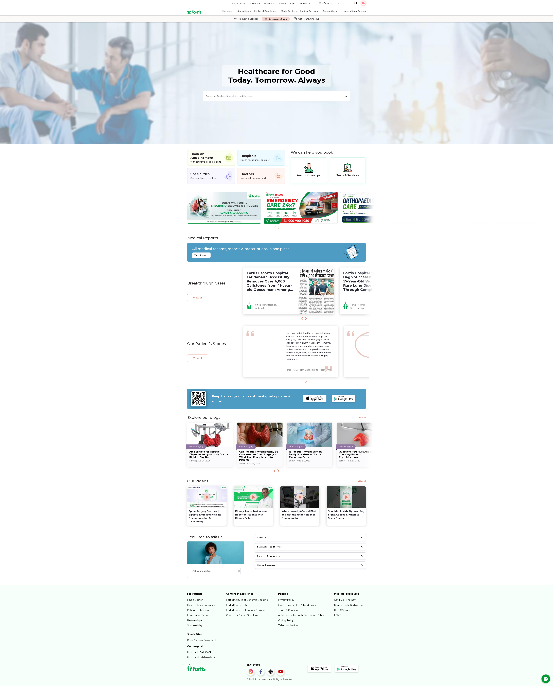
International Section (355, 11)
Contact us (304, 3)
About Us (261, 538)
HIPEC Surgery (343, 610)
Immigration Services (199, 615)
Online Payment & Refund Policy (297, 605)
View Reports (201, 255)
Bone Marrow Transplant (201, 640)
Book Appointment (278, 19)
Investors (255, 3)
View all (197, 297)
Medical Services (309, 11)
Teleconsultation (288, 625)
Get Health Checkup (309, 19)
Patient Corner (330, 11)
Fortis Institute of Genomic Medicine (247, 600)
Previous (275, 227)
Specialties (243, 11)
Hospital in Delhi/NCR (199, 652)
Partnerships (194, 620)
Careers (282, 3)
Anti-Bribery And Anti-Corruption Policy (301, 615)
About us (269, 3)
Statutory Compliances (268, 556)
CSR (292, 3)
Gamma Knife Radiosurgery (350, 605)
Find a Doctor (239, 3)
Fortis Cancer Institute (239, 605)
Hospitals (227, 11)
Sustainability (194, 625)
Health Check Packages (201, 605)
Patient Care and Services (270, 547)
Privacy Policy (286, 600)
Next (279, 227)
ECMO (337, 615)
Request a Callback (248, 19)
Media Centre (288, 11)
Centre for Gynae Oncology (242, 615)
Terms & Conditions (289, 610)
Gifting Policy (285, 620)
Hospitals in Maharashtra (201, 657)
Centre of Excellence (265, 11)
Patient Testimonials (198, 610)
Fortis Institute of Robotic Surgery (246, 610)
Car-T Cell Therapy (345, 600)
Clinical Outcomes (266, 565)
